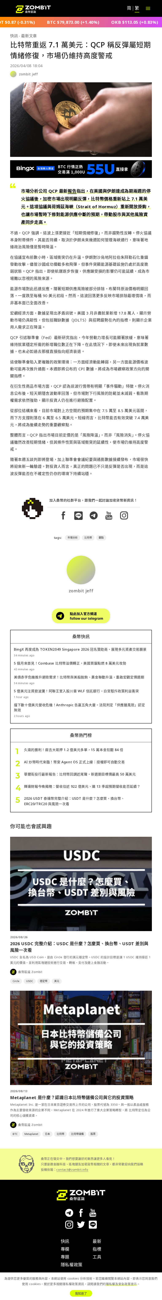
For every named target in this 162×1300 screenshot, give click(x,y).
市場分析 (73, 537)
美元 (56, 981)
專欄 (65, 1249)
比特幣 (88, 537)
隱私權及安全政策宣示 (121, 1284)
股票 (93, 1134)
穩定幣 (43, 981)
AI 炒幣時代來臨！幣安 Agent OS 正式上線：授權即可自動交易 (74, 762)
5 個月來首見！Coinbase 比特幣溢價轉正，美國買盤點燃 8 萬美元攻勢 (70, 663)
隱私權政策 (72, 1265)
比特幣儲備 (77, 1134)
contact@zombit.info (72, 1170)
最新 (97, 1241)
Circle (16, 981)
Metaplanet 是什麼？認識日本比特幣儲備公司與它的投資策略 (72, 1097)
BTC (15, 1134)
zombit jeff (28, 74)
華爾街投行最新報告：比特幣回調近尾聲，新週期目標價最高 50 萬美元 (80, 774)
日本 (47, 1134)
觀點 (101, 537)
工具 (97, 1257)
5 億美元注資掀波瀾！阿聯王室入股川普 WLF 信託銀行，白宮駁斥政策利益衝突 (76, 691)
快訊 (14, 35)
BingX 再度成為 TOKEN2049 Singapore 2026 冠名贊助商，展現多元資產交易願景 (80, 649)
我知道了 (81, 1293)
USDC (29, 981)
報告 (72, 191)
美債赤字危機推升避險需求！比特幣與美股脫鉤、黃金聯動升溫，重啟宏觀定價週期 (79, 677)
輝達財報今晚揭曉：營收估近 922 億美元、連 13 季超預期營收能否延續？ (82, 786)
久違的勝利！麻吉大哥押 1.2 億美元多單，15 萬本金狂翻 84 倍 (73, 749)
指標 (97, 1249)
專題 (65, 1257)
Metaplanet (31, 1134)
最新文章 (29, 35)
